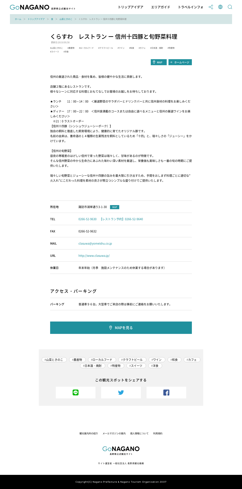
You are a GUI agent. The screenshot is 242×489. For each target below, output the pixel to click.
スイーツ (136, 365)
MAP (159, 62)
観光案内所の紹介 (89, 433)
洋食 (155, 365)
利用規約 (157, 433)
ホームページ (181, 62)
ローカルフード (102, 359)
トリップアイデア (130, 7)
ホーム (18, 19)
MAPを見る (124, 327)
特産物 (116, 365)
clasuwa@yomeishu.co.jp (95, 243)
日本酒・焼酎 (93, 365)
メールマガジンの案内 (114, 433)
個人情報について (139, 433)
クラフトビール (133, 359)
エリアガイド (160, 7)
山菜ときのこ (66, 19)
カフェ (192, 359)
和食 (175, 359)
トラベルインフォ (190, 7)
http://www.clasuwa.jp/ (94, 255)
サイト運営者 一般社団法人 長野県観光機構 (121, 463)
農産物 (78, 359)
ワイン (157, 359)
